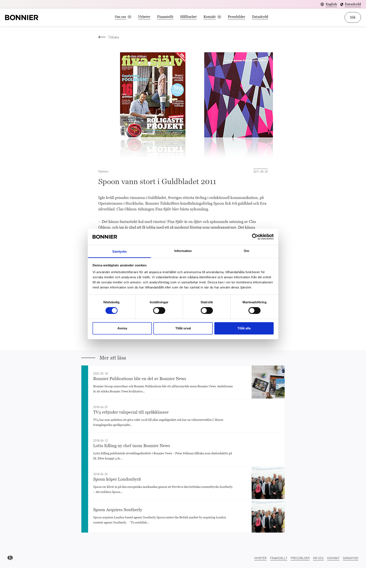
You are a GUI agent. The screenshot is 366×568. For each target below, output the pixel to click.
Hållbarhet (188, 17)
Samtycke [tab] (119, 251)
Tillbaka (113, 37)
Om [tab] (246, 251)
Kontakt (333, 558)
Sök (353, 17)
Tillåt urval (183, 328)
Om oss (318, 558)
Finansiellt (165, 17)
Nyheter (144, 17)
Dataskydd (260, 17)
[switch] (159, 310)
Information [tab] (183, 251)
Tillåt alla (244, 328)
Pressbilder (236, 17)
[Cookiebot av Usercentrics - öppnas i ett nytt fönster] (255, 237)
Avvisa (122, 328)
